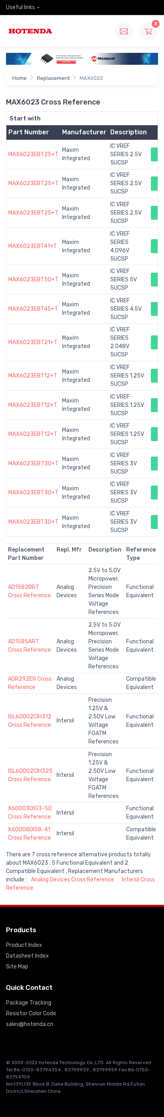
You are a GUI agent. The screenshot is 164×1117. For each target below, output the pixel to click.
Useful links (20, 7)
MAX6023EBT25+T (33, 154)
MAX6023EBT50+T (33, 279)
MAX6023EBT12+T (32, 375)
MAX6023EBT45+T (33, 309)
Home (19, 78)
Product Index (24, 945)
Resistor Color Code (31, 1013)
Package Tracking (28, 1002)
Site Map (17, 966)
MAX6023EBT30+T (33, 463)
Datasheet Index (27, 955)
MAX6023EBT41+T (32, 246)
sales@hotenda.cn (29, 1024)
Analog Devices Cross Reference (72, 879)
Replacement (53, 78)
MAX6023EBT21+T (32, 342)
